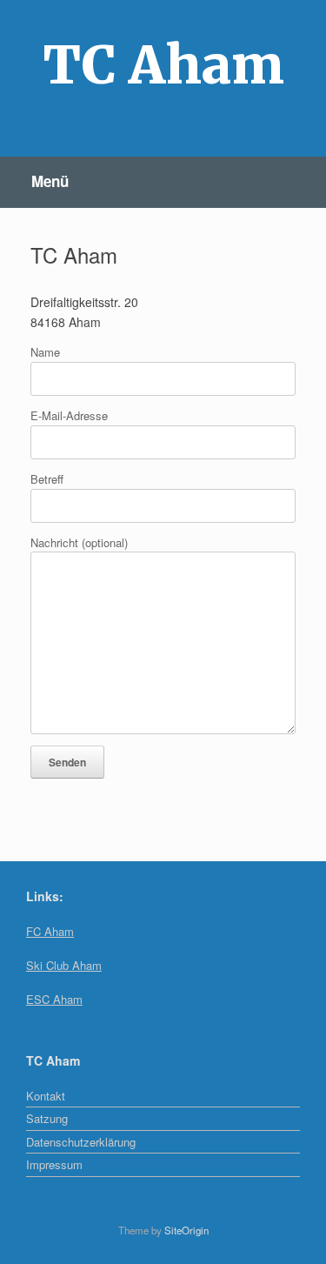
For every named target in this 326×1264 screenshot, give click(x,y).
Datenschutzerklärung (81, 1142)
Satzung (47, 1118)
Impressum (54, 1164)
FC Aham (50, 931)
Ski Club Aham (64, 965)
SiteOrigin (186, 1230)
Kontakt (45, 1095)
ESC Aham (54, 999)
